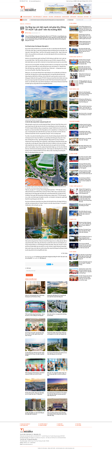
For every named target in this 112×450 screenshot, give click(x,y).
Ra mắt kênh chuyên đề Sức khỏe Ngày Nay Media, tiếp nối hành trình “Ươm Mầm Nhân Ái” (85, 256)
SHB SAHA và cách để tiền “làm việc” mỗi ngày (85, 139)
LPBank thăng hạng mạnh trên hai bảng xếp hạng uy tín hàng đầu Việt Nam (85, 43)
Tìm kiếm (90, 20)
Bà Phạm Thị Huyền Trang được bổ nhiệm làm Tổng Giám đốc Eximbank (85, 231)
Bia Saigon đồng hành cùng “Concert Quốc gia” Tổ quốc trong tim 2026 (85, 147)
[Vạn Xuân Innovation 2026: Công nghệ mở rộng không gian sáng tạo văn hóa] (73, 159)
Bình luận (22, 28)
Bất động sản (74, 89)
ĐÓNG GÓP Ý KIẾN (51, 448)
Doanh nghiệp (74, 121)
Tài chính (73, 23)
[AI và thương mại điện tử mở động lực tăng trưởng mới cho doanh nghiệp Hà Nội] (73, 180)
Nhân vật (73, 219)
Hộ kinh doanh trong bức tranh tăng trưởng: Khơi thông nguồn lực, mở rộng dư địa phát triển (32, 19)
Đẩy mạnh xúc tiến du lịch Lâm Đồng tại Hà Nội (85, 205)
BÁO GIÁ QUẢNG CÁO (69, 448)
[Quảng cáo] (65, 8)
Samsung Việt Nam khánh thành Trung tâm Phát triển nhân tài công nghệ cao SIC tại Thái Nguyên (85, 165)
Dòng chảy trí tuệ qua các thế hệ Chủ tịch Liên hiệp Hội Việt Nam (85, 75)
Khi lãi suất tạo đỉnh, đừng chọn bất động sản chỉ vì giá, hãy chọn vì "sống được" (34, 393)
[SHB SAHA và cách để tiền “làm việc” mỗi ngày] (73, 141)
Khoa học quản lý (76, 56)
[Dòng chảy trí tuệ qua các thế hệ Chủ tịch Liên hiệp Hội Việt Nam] (73, 76)
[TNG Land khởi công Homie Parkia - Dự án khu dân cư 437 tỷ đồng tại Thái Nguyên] (73, 108)
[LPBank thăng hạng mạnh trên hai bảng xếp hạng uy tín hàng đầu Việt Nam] (73, 43)
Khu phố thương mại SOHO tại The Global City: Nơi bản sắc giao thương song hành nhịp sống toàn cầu (57, 394)
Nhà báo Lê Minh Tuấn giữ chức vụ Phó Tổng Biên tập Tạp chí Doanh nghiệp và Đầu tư (85, 224)
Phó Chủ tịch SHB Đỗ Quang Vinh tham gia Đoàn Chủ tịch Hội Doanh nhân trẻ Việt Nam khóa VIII (85, 245)
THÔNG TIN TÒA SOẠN (42, 448)
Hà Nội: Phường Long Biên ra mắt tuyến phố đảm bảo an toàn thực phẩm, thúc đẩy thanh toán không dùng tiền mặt (85, 199)
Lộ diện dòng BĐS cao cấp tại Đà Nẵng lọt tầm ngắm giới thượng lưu (34, 413)
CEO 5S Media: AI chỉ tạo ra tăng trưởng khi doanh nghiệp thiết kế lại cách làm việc (85, 238)
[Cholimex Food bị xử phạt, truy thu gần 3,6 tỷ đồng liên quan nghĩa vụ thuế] (73, 126)
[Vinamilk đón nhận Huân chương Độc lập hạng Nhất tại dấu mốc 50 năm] (73, 133)
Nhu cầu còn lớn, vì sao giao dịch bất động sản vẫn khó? (56, 315)
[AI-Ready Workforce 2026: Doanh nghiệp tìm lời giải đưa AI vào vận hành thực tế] (73, 173)
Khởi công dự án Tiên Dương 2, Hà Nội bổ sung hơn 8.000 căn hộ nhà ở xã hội (34, 373)
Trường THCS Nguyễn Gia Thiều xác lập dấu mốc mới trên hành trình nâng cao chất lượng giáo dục (85, 191)
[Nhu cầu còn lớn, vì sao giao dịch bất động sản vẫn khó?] (73, 115)
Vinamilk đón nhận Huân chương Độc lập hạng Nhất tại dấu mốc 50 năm (65, 19)
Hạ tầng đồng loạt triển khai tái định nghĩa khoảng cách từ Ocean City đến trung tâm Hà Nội (34, 354)
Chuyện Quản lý (43, 424)
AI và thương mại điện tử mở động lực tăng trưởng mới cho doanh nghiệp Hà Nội (85, 180)
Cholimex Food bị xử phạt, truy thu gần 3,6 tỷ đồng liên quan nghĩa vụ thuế (85, 126)
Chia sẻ (49, 264)
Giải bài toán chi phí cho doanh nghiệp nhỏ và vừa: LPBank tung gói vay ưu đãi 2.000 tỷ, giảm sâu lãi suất (85, 36)
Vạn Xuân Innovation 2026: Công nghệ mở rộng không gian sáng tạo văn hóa (85, 158)
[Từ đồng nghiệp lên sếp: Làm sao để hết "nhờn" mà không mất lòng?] (73, 83)
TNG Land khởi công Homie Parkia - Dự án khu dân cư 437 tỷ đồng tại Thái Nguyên (35, 315)
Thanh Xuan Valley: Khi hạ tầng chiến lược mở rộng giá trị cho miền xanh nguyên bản (56, 333)
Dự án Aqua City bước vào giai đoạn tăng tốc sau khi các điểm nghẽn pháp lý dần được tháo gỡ (34, 334)
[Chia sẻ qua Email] (22, 40)
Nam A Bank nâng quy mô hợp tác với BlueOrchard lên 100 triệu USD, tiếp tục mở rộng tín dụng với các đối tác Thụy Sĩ (85, 29)
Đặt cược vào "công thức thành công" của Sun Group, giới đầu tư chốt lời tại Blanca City (56, 374)
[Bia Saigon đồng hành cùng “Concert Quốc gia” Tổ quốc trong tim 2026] (73, 148)
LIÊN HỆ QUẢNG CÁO (60, 448)
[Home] (22, 32)
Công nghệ (73, 153)
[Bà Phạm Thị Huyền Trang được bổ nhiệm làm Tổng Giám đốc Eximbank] (73, 231)
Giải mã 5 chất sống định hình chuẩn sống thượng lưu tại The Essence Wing (34, 296)
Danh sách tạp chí (70, 1)
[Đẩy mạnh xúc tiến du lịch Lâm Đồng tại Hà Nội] (73, 206)
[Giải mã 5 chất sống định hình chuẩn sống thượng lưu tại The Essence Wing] (73, 94)
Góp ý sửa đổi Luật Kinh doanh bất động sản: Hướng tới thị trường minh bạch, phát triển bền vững (57, 414)
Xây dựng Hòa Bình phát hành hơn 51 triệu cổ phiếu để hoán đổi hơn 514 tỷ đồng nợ (85, 50)
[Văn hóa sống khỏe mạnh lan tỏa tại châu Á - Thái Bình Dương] (73, 264)
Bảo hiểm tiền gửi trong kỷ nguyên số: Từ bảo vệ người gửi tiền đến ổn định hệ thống (85, 213)
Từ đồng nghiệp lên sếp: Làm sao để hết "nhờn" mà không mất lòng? (85, 82)
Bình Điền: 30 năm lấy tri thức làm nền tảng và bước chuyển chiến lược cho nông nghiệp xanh (85, 68)
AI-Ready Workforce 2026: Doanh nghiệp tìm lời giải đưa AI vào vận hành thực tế (85, 172)
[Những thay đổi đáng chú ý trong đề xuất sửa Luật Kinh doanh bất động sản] (73, 101)
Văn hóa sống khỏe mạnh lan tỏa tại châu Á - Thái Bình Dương (85, 263)
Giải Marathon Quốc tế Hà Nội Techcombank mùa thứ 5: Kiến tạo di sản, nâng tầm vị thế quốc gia (85, 270)
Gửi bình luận (29, 275)
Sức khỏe (73, 251)
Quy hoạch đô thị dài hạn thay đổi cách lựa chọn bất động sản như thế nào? (57, 353)
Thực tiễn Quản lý (76, 186)
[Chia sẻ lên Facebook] (22, 36)
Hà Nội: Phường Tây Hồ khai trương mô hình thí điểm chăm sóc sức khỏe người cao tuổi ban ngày (85, 278)
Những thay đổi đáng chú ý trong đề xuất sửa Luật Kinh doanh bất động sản (56, 296)
